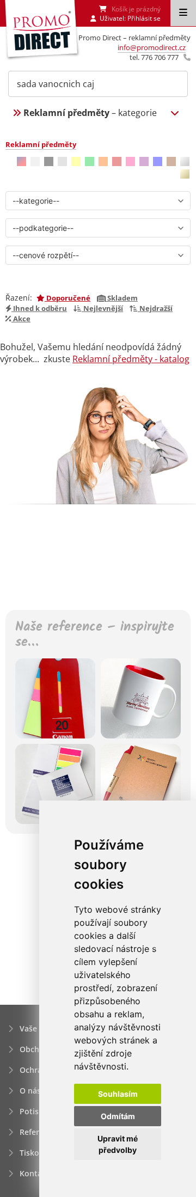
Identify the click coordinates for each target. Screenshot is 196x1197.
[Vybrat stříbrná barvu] (185, 161)
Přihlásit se (144, 18)
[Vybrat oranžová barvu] (103, 161)
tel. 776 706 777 (154, 57)
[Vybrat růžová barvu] (130, 161)
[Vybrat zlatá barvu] (185, 174)
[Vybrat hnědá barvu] (171, 161)
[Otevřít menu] (183, 13)
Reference (38, 1132)
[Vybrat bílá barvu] (35, 161)
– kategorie (90, 113)
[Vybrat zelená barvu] (89, 161)
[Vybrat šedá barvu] (62, 161)
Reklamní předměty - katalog (130, 359)
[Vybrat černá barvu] (48, 161)
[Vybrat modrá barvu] (157, 161)
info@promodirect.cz (152, 47)
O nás (30, 1090)
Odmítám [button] (118, 1116)
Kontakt (35, 1173)
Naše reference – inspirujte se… (94, 635)
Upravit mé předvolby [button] (117, 1144)
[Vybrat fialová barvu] (144, 161)
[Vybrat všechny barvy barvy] (21, 161)
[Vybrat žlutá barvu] (76, 161)
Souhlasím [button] (118, 1093)
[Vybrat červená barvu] (117, 161)
